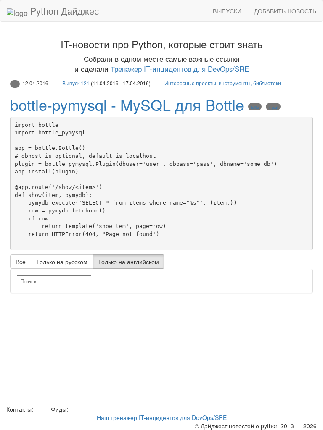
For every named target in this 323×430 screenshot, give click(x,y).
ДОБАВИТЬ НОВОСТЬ (285, 11)
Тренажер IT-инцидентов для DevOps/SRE (180, 69)
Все (21, 261)
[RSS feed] (73, 409)
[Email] (41, 409)
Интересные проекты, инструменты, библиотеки (222, 83)
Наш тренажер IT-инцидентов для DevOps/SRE (162, 417)
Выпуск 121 (76, 83)
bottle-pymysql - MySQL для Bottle (127, 104)
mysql (273, 107)
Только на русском (61, 261)
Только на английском (128, 261)
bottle (255, 107)
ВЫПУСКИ (227, 11)
